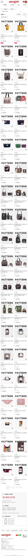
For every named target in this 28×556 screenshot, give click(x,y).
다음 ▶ (18, 487)
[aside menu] (2, 2)
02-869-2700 (8, 497)
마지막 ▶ (20, 487)
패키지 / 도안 (4, 17)
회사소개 (3, 530)
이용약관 (8, 530)
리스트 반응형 (26, 14)
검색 (26, 2)
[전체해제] (26, 17)
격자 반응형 (24, 14)
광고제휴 (21, 530)
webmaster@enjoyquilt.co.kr (9, 545)
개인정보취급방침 (14, 530)
